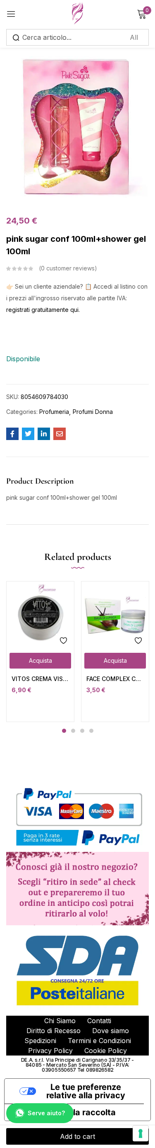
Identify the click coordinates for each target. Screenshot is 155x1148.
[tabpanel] (40, 651)
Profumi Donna (93, 411)
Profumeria (54, 411)
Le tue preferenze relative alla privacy (85, 1091)
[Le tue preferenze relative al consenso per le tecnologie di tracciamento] (140, 1133)
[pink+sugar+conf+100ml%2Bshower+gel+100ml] (28, 434)
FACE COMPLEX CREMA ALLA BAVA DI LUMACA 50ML (115, 678)
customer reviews (68, 268)
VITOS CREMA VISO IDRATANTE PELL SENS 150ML (40, 678)
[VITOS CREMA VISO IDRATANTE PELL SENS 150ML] (40, 615)
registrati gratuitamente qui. (43, 309)
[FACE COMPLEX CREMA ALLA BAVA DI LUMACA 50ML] (115, 615)
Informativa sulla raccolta (64, 1112)
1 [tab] (64, 731)
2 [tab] (73, 731)
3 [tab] (82, 731)
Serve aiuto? (46, 1112)
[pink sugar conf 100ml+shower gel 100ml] (12, 434)
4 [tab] (91, 731)
